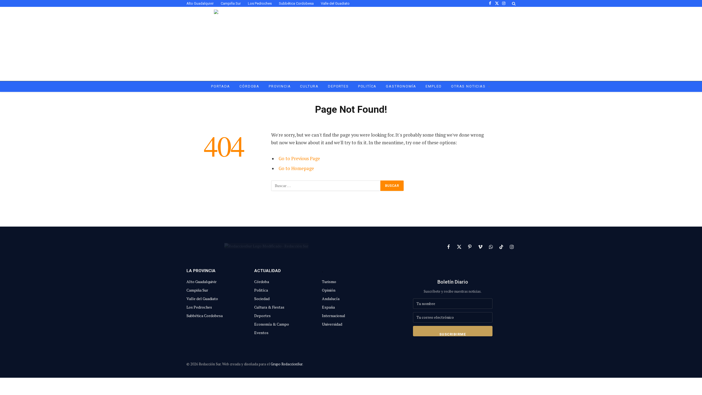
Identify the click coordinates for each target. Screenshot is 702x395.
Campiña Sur (231, 3)
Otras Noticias (468, 86)
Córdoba (249, 86)
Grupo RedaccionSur (286, 364)
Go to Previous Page (299, 159)
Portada (220, 86)
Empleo (434, 86)
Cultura (309, 86)
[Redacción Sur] (351, 44)
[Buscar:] (326, 185)
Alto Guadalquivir (200, 3)
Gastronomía (401, 86)
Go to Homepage (296, 168)
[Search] (513, 3)
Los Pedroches (260, 3)
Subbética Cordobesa (296, 3)
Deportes (338, 86)
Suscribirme (452, 334)
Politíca (367, 86)
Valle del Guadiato (335, 3)
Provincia (280, 86)
